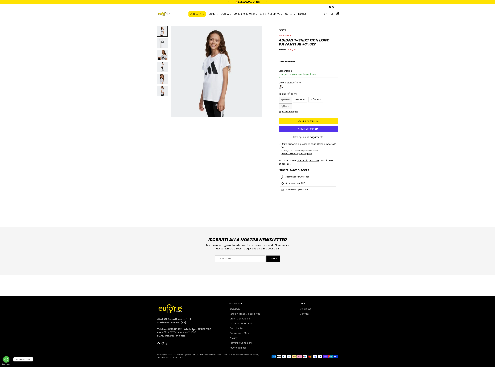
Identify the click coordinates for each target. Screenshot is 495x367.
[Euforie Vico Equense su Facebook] (330, 7)
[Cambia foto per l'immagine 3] (162, 55)
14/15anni (316, 99)
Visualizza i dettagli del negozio (297, 153)
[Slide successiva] (335, 218)
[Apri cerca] (325, 14)
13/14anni (300, 99)
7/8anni (285, 99)
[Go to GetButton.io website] (6, 364)
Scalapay (234, 309)
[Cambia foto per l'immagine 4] (162, 67)
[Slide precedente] (329, 218)
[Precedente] (228, 2)
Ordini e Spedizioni (239, 318)
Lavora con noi (237, 347)
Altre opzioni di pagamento (308, 137)
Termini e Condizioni (240, 342)
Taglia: (288, 93)
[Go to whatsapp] (6, 359)
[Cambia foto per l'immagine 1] (162, 31)
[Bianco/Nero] (281, 87)
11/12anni (285, 106)
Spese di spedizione (308, 160)
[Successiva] (267, 2)
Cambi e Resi (236, 328)
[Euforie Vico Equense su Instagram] (333, 7)
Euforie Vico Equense (182, 355)
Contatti (304, 313)
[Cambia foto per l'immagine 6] (162, 91)
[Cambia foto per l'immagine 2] (162, 43)
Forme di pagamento (241, 323)
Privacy (233, 338)
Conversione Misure (240, 333)
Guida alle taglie (290, 111)
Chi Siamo (305, 309)
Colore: (290, 82)
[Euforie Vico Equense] (163, 14)
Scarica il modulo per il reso (244, 313)
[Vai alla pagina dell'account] (330, 14)
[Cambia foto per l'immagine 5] (162, 79)
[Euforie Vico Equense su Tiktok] (336, 7)
